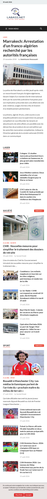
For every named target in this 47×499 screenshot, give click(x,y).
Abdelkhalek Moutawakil (29, 59)
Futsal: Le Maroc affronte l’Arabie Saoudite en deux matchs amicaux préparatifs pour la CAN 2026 (32, 430)
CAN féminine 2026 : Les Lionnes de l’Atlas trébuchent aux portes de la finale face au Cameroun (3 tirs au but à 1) (32, 467)
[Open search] (41, 28)
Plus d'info (19, 495)
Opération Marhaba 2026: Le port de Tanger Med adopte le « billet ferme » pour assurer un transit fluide (31, 329)
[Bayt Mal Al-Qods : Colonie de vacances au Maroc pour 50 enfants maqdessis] (10, 310)
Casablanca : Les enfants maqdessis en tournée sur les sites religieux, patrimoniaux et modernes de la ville (31, 276)
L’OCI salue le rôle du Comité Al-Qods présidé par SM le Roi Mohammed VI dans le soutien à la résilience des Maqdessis (32, 194)
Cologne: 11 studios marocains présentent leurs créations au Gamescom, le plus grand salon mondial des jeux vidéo (32, 158)
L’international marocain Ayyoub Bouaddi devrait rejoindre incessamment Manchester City (30, 413)
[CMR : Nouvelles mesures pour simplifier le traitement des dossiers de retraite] (23, 216)
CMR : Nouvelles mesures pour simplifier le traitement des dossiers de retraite (23, 249)
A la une (6, 243)
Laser (5, 37)
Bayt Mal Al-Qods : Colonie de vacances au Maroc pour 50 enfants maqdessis (31, 312)
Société (13, 243)
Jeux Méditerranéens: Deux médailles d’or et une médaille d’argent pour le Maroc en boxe (32, 176)
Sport (12, 378)
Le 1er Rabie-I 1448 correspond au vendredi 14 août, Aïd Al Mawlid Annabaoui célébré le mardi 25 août (31, 295)
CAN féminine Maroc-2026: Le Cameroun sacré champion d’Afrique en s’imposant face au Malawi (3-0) (32, 448)
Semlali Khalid (21, 256)
